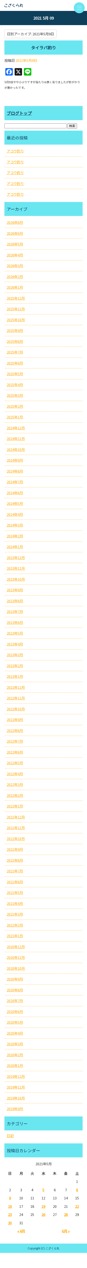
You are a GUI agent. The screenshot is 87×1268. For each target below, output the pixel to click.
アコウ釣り (15, 151)
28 (66, 1214)
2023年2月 (15, 665)
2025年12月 (16, 298)
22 (77, 1206)
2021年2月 (15, 925)
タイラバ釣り (43, 47)
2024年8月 (15, 471)
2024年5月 (15, 503)
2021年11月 (16, 827)
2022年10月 (16, 708)
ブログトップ (19, 113)
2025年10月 (16, 319)
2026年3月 (15, 265)
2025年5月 (15, 373)
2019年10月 (16, 1098)
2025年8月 (15, 341)
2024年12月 (16, 427)
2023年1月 (15, 676)
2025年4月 (15, 384)
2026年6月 (15, 233)
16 (10, 1206)
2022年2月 (15, 795)
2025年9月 (15, 330)
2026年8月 (15, 222)
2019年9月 (15, 1108)
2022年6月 (15, 752)
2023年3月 (15, 654)
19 (43, 1206)
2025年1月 (15, 416)
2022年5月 (15, 762)
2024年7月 (15, 481)
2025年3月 (15, 395)
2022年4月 (15, 773)
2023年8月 (15, 600)
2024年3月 (15, 525)
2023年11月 (16, 568)
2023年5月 (15, 633)
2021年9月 (15, 849)
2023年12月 (16, 557)
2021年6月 (15, 881)
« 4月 (21, 1230)
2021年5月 (15, 892)
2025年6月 (15, 363)
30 (10, 1222)
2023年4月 (15, 644)
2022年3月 (15, 784)
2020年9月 (15, 979)
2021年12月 (16, 816)
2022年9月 (15, 719)
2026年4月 (15, 254)
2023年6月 (15, 622)
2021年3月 (15, 914)
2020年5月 (15, 1022)
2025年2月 (15, 406)
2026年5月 (15, 244)
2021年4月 (15, 903)
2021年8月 (15, 860)
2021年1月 (15, 935)
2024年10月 (16, 449)
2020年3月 (15, 1043)
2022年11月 (16, 697)
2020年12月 (16, 946)
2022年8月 (15, 730)
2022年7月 (15, 741)
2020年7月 (15, 1000)
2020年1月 (15, 1065)
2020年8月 (15, 989)
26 (43, 1214)
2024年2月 (15, 535)
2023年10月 (16, 579)
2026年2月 (15, 276)
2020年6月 (15, 1011)
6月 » (66, 1230)
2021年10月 (16, 838)
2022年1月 (15, 806)
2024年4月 (15, 514)
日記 (10, 1135)
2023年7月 (15, 611)
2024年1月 (15, 546)
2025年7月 (15, 352)
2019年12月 (16, 1076)
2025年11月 (16, 308)
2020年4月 (15, 1033)
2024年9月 (15, 460)
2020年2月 (15, 1054)
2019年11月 (16, 1087)
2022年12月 (16, 687)
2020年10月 (16, 968)
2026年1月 (15, 287)
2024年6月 (15, 492)
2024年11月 (16, 438)
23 (10, 1214)
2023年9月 (15, 589)
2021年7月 (15, 870)
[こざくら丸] (43, 5)
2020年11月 (16, 957)
